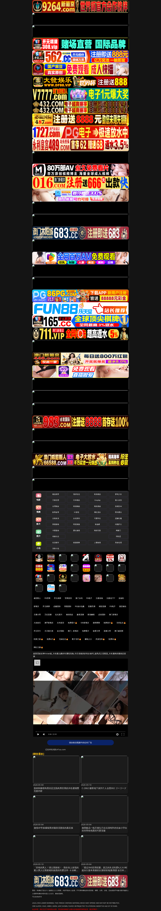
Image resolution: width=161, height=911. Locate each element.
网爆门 (118, 530)
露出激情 (76, 530)
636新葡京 (85, 622)
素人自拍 (118, 500)
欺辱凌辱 (55, 512)
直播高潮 (91, 606)
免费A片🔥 (51, 639)
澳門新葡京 (49, 622)
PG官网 (47, 598)
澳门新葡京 (113, 614)
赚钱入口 (88, 639)
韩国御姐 (76, 506)
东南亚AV (118, 506)
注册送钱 (99, 598)
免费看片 (85, 631)
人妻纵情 (97, 542)
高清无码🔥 (100, 639)
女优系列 (76, 518)
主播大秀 (37, 614)
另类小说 (55, 548)
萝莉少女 (118, 494)
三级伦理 (55, 500)
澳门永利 (79, 598)
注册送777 (111, 598)
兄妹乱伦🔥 (63, 639)
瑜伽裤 (97, 524)
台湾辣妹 (55, 506)
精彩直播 (102, 606)
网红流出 (97, 512)
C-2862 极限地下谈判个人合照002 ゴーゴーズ (104, 788)
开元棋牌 (57, 598)
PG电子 (89, 598)
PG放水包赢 (79, 606)
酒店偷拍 (122, 606)
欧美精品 (97, 494)
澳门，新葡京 (73, 631)
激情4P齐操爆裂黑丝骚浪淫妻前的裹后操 (53, 827)
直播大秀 (107, 631)
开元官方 (37, 631)
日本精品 (76, 500)
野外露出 (118, 512)
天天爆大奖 (49, 631)
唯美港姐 (97, 506)
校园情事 (76, 542)
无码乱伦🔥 (121, 622)
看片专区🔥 (76, 639)
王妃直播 (48, 614)
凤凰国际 (67, 606)
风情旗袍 (55, 524)
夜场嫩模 (91, 614)
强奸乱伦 (76, 494)
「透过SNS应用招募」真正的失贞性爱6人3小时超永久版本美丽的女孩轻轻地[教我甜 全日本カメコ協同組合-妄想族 (104, 870)
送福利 (121, 598)
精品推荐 (55, 494)
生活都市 (55, 542)
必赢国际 (57, 606)
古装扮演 (55, 518)
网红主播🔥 (38, 647)
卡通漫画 (55, 530)
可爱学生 (97, 518)
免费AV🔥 (112, 639)
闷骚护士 (118, 524)
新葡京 (36, 606)
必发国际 (102, 614)
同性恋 (118, 536)
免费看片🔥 (72, 622)
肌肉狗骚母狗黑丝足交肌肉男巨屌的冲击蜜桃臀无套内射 (56, 789)
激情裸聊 (96, 622)
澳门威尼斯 (118, 631)
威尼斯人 (37, 598)
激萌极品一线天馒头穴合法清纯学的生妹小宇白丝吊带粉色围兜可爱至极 (104, 829)
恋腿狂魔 (118, 518)
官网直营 (68, 598)
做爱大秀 (96, 631)
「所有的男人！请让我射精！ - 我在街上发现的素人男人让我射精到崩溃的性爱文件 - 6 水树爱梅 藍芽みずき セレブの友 (56, 870)
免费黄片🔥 (108, 622)
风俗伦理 (118, 542)
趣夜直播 (80, 614)
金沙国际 (60, 631)
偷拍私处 (69, 614)
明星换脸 (76, 524)
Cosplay (97, 500)
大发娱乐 (37, 622)
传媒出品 (55, 536)
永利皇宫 (60, 622)
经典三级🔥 (38, 639)
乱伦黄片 (58, 614)
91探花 (76, 512)
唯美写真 (97, 530)
